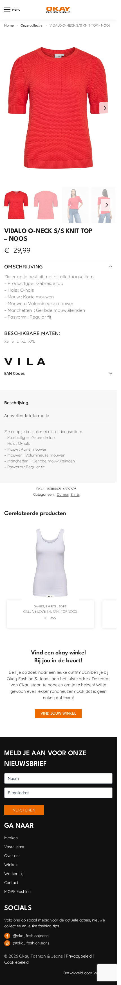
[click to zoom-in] (58, 107)
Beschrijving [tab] (16, 402)
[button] (105, 108)
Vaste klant (14, 846)
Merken (11, 837)
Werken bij (14, 873)
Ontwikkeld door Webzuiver (88, 972)
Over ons (12, 855)
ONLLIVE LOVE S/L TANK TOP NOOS (50, 612)
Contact (11, 882)
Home (9, 25)
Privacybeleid (79, 956)
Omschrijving (23, 266)
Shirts (75, 494)
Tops (63, 606)
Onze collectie (31, 25)
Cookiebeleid (16, 962)
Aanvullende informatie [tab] (26, 415)
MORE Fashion (17, 891)
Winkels (11, 864)
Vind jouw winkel (58, 713)
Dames (63, 494)
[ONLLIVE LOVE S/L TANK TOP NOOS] (50, 562)
